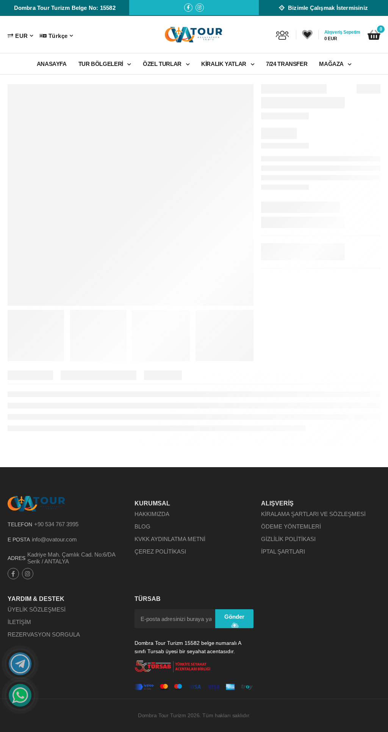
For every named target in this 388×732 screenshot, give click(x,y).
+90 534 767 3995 (56, 524)
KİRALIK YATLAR (224, 64)
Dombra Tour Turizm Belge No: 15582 (65, 8)
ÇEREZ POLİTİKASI (160, 551)
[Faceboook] (188, 7)
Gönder (234, 616)
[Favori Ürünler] (307, 35)
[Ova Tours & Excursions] (194, 34)
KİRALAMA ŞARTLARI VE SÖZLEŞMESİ (313, 514)
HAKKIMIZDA (152, 514)
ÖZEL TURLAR (163, 64)
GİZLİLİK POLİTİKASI (288, 539)
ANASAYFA (52, 64)
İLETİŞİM (19, 622)
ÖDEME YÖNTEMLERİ (291, 526)
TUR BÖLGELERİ (101, 64)
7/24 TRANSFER (286, 64)
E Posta (19, 539)
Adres (16, 558)
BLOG (142, 526)
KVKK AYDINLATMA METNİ (170, 539)
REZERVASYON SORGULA (44, 634)
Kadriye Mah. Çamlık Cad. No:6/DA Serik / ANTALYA (71, 558)
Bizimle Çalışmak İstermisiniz (327, 8)
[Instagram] (200, 7)
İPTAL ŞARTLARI (283, 551)
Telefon (20, 524)
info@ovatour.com (54, 539)
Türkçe (57, 36)
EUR (21, 36)
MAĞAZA (331, 64)
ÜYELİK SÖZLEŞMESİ (37, 609)
